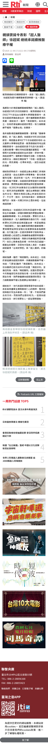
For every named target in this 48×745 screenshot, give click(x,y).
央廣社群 (39, 688)
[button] (37, 5)
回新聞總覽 (23, 379)
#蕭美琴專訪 (17, 11)
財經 (29, 11)
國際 (38, 11)
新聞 (12, 17)
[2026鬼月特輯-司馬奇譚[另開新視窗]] (24, 636)
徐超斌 (19, 27)
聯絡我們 (5, 688)
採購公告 (16, 688)
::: (3, 17)
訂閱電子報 (27, 688)
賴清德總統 (34, 21)
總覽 (4, 11)
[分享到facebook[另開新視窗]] (5, 60)
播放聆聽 (34, 26)
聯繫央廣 (7, 669)
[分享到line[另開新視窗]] (11, 60)
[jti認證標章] (23, 708)
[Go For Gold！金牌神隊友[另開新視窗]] (24, 544)
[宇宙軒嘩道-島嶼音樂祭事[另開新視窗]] (24, 514)
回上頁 (39, 379)
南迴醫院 (8, 21)
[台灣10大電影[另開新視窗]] (24, 606)
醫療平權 (8, 27)
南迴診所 (20, 21)
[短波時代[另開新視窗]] (24, 575)
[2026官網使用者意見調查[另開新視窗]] (24, 483)
